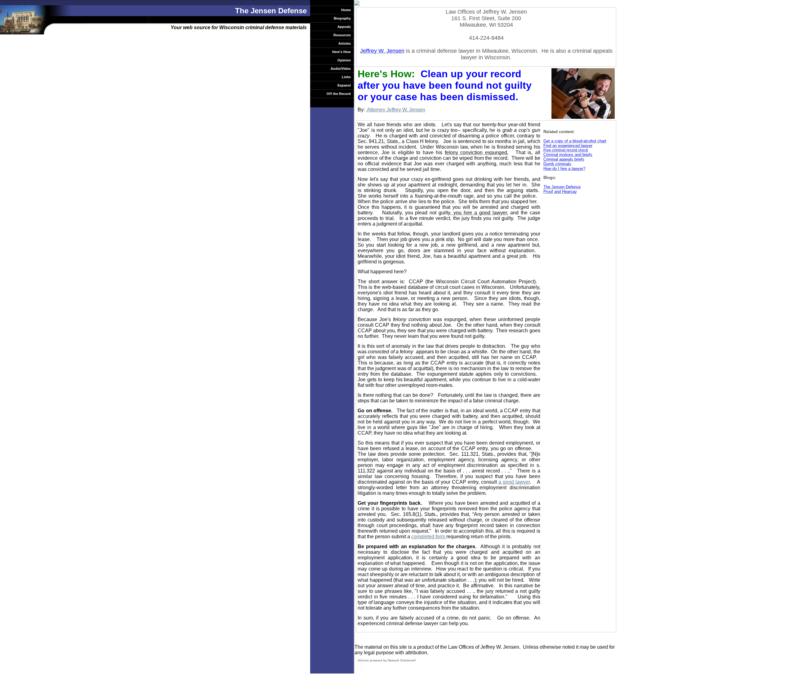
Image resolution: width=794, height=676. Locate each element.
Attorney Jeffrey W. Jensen (395, 109)
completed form (428, 536)
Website (363, 660)
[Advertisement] (568, 221)
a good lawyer (514, 482)
